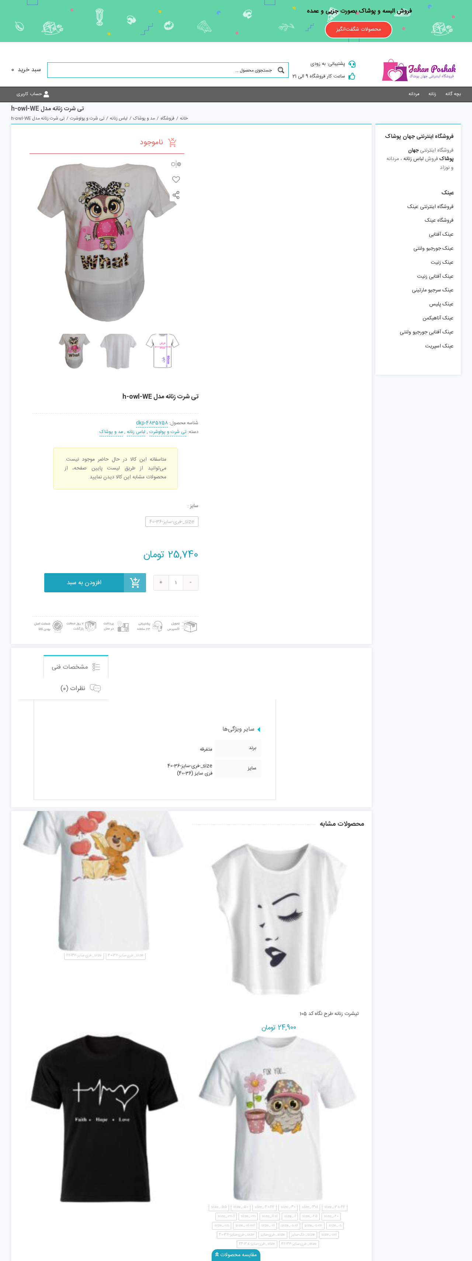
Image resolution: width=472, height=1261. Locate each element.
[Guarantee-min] (47, 619)
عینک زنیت (442, 262)
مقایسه (176, 163)
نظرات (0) (73, 688)
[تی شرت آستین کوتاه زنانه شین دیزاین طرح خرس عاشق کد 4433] (104, 867)
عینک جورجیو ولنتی (433, 248)
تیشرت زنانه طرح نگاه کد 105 (329, 1013)
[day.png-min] (81, 619)
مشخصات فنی (71, 667)
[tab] (76, 666)
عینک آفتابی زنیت (435, 276)
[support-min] (148, 619)
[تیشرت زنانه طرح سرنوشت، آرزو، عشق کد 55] (104, 1118)
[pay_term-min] (115, 619)
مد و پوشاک (111, 432)
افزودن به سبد (84, 583)
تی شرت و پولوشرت (167, 432)
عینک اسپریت (439, 346)
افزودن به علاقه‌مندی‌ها (176, 179)
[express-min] (182, 619)
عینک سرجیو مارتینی (433, 290)
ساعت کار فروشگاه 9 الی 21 (318, 76)
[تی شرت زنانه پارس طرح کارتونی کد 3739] (277, 1118)
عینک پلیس (441, 304)
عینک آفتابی (441, 234)
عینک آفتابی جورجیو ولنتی (427, 332)
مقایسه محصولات (238, 1255)
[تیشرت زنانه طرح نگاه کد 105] (277, 918)
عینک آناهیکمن (438, 318)
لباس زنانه (136, 432)
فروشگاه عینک (439, 220)
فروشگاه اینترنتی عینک (430, 206)
